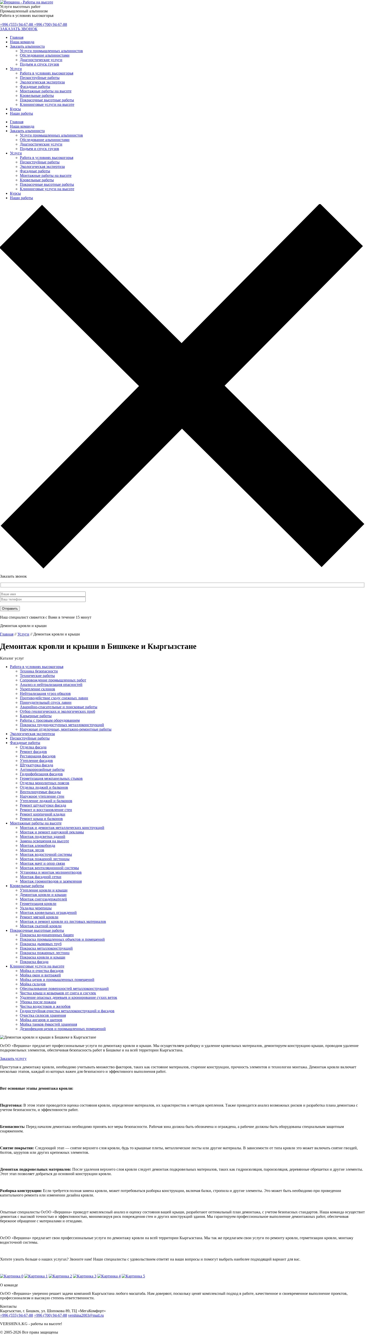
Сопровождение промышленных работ (53, 680)
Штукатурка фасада (36, 765)
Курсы (15, 109)
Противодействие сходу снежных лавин (54, 698)
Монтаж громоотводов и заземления (51, 881)
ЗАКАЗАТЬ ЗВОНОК (18, 29)
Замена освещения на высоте (44, 841)
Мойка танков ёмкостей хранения (48, 1024)
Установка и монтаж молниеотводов (51, 872)
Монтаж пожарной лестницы (45, 859)
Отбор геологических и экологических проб (57, 711)
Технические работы (37, 675)
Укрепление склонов (37, 689)
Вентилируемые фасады (40, 792)
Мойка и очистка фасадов (42, 971)
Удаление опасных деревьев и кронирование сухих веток (68, 997)
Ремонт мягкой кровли (39, 917)
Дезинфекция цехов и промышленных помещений (63, 1029)
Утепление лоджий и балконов (46, 801)
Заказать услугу (13, 1058)
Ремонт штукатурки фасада (43, 805)
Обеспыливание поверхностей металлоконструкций (64, 988)
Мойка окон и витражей (40, 975)
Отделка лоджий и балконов (44, 787)
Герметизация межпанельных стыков (51, 778)
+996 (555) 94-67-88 (17, 24)
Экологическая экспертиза (42, 82)
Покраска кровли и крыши (42, 957)
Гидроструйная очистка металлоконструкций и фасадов (67, 1011)
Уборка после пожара (38, 1002)
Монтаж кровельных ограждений (48, 912)
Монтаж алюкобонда (37, 845)
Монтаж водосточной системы (46, 854)
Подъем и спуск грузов (39, 64)
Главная (16, 37)
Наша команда (22, 42)
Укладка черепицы (36, 908)
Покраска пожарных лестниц (45, 953)
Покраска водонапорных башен (47, 935)
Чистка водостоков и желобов (45, 1006)
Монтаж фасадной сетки (40, 877)
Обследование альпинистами (45, 55)
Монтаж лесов (32, 850)
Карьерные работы (36, 716)
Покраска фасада (34, 962)
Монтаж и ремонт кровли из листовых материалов (63, 921)
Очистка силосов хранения (43, 1015)
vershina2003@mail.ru (86, 1315)
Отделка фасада (33, 747)
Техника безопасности (39, 671)
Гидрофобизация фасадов (41, 774)
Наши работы (21, 113)
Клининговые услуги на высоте (47, 104)
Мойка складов (33, 984)
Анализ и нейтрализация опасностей (51, 684)
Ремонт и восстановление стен (46, 810)
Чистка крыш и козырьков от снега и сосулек (58, 993)
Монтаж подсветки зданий (42, 836)
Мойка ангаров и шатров (41, 1020)
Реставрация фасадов (38, 756)
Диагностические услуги (41, 60)
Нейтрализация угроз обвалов (45, 693)
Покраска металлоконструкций (46, 948)
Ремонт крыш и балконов (41, 819)
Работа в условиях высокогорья (46, 73)
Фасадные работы (35, 86)
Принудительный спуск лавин (46, 702)
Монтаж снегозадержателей (43, 899)
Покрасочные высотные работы (47, 100)
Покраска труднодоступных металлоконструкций (62, 725)
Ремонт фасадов (33, 751)
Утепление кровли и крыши (44, 890)
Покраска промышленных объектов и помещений (62, 939)
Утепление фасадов (36, 760)
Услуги (16, 69)
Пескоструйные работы (40, 77)
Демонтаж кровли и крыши (43, 895)
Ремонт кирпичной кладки (42, 814)
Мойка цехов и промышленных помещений (57, 979)
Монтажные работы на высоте (46, 91)
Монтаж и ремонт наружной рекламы (52, 832)
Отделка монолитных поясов (44, 783)
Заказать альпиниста (27, 46)
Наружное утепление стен (42, 796)
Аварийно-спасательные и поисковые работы (58, 707)
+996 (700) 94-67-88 (50, 24)
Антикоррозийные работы (42, 769)
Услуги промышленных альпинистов (51, 51)
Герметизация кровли (38, 903)
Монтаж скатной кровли (41, 926)
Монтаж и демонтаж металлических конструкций (62, 827)
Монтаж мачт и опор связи (42, 863)
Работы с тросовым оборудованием (50, 720)
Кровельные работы (37, 95)
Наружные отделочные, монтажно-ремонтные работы (65, 729)
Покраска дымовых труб (41, 944)
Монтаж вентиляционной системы (49, 868)
